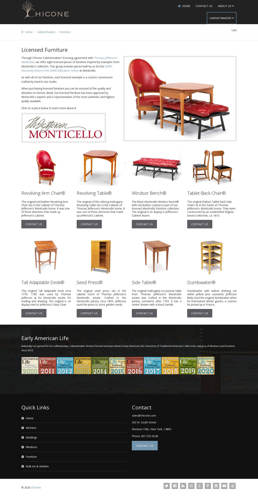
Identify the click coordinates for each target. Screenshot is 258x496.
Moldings (31, 437)
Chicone (36, 487)
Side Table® (144, 282)
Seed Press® (90, 282)
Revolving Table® (94, 193)
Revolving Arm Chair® (43, 193)
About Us (224, 6)
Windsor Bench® (149, 193)
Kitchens (31, 428)
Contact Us (204, 6)
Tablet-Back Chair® (206, 193)
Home (186, 6)
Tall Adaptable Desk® (42, 282)
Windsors (31, 447)
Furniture (31, 456)
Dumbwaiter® (201, 282)
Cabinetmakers (220, 18)
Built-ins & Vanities (37, 466)
